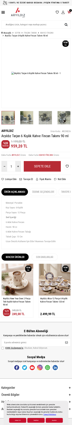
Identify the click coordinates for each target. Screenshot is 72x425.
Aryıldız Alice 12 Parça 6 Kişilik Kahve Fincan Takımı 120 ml (53, 300)
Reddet (36, 420)
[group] (36, 73)
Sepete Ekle (42, 166)
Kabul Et (18, 420)
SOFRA (17, 33)
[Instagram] (40, 367)
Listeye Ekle (11, 179)
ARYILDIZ (7, 131)
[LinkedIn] (55, 367)
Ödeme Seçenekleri (43, 191)
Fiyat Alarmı (45, 179)
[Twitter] (24, 367)
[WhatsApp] (47, 367)
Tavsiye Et (28, 179)
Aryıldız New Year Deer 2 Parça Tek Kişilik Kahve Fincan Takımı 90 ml (17, 301)
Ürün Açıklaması (14, 191)
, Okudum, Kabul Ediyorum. (26, 348)
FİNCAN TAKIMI (30, 33)
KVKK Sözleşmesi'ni (14, 348)
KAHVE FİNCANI (46, 33)
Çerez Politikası (49, 414)
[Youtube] (32, 367)
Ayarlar (54, 420)
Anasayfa (7, 33)
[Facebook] (17, 367)
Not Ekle (61, 179)
